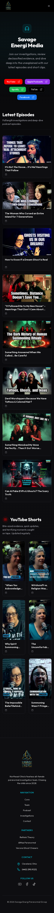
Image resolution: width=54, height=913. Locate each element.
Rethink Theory (27, 837)
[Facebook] (27, 884)
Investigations (27, 815)
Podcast (27, 810)
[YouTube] (20, 884)
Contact (27, 821)
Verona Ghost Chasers (27, 848)
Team (27, 805)
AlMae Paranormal (27, 842)
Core (27, 799)
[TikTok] (34, 884)
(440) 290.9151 (29, 869)
